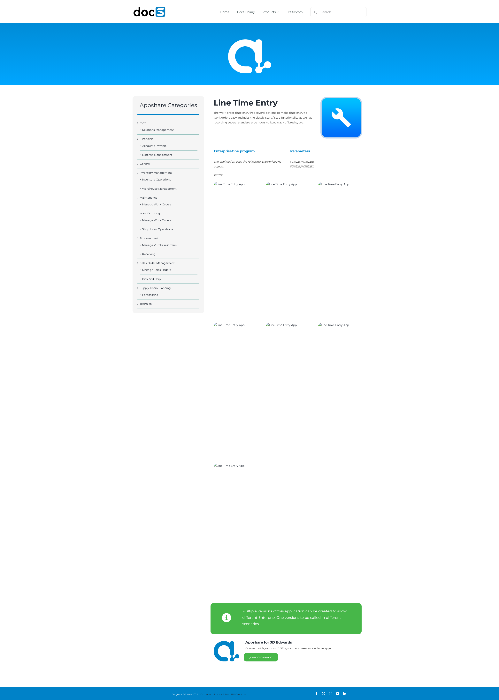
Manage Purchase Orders (159, 245)
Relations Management (158, 130)
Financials (146, 139)
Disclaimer (206, 694)
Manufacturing (150, 213)
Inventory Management (156, 172)
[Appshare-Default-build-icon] (341, 117)
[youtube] (337, 693)
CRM (143, 123)
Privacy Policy (221, 694)
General (145, 164)
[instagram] (330, 693)
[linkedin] (344, 693)
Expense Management (157, 155)
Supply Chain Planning (155, 288)
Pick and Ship (151, 279)
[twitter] (323, 693)
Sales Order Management (157, 263)
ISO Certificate (238, 694)
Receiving (149, 254)
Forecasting (150, 295)
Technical (146, 304)
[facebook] (316, 693)
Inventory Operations (156, 179)
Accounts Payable (154, 146)
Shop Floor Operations (157, 229)
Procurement (149, 238)
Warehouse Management (159, 188)
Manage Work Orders (156, 204)
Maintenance (148, 197)
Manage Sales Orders (156, 270)
